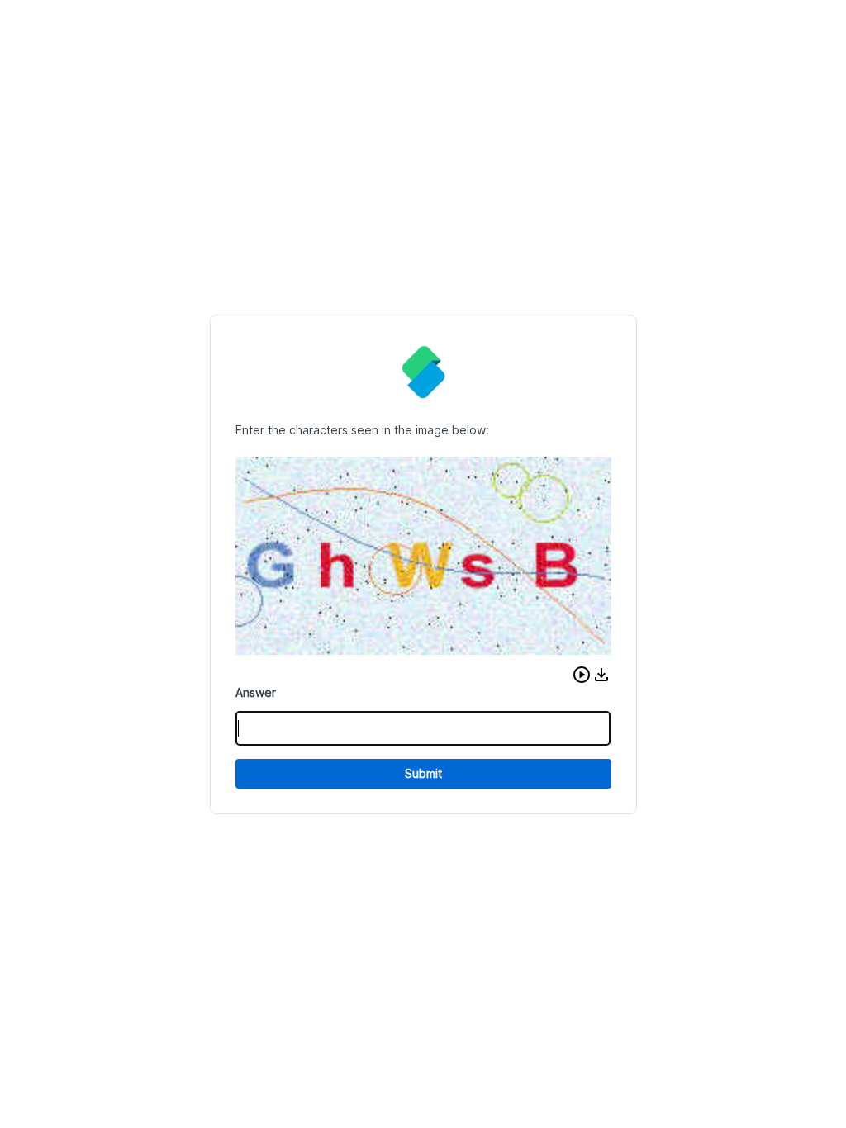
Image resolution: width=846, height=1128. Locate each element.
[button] (582, 675)
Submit (423, 773)
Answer (255, 692)
